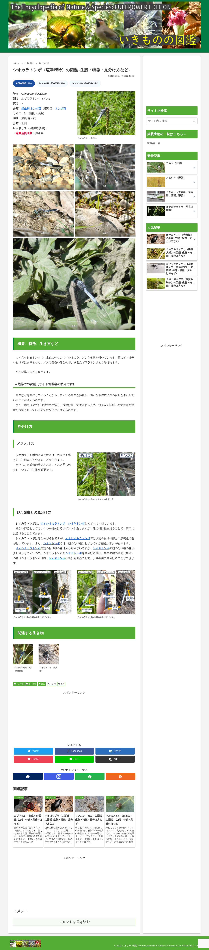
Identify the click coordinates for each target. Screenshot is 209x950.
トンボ (53, 684)
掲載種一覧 (153, 143)
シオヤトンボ (76, 523)
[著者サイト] (28, 776)
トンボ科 (60, 108)
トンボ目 (35, 108)
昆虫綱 (25, 108)
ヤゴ (62, 684)
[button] (194, 121)
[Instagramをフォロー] (59, 776)
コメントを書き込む (74, 922)
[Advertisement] (74, 716)
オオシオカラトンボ (53, 523)
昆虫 (43, 684)
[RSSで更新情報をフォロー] (120, 776)
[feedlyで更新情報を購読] (89, 776)
